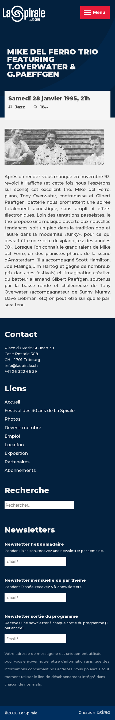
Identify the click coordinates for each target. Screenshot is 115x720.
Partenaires (17, 461)
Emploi (12, 436)
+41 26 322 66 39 (21, 371)
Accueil (12, 402)
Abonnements (20, 470)
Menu (99, 12)
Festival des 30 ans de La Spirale (40, 410)
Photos (13, 419)
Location (14, 444)
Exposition (16, 453)
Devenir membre (23, 427)
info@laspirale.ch (21, 365)
